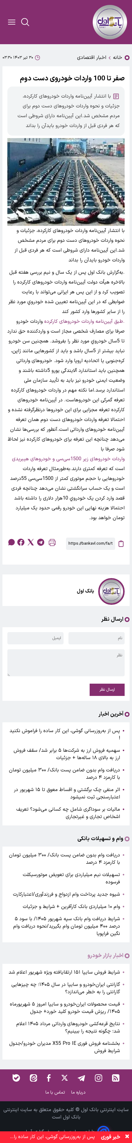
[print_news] (52, 544)
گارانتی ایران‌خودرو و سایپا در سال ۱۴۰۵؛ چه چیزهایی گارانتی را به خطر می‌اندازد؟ (65, 988)
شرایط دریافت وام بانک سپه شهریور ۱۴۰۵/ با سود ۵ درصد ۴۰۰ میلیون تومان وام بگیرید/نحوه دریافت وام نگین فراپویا (66, 926)
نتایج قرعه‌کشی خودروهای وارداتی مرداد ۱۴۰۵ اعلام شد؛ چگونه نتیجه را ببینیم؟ (68, 1027)
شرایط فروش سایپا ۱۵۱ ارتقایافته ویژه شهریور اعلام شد (64, 972)
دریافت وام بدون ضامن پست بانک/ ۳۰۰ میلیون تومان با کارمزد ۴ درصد (64, 774)
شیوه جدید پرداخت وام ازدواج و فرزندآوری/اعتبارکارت (66, 894)
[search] (25, 22)
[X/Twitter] (64, 1078)
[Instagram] (98, 1078)
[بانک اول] (110, 22)
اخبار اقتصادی (91, 57)
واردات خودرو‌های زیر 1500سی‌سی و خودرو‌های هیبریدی (68, 459)
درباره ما (79, 1092)
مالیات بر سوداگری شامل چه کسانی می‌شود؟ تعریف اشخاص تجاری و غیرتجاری (68, 813)
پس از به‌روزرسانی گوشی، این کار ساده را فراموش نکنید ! (65, 734)
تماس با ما (55, 1092)
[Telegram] (81, 1078)
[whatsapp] (11, 542)
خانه (117, 57)
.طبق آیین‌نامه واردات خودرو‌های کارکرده (84, 321)
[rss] (115, 1078)
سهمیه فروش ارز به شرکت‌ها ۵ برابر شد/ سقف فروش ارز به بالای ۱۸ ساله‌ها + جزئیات (67, 754)
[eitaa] (33, 1078)
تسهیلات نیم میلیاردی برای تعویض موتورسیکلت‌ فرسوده (71, 878)
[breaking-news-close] (127, 1137)
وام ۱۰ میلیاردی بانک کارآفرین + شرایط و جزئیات (71, 906)
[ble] (16, 1078)
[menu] (11, 22)
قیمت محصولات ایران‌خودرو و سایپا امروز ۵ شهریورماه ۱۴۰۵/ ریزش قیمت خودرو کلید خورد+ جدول (65, 1008)
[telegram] (40, 542)
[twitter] (30, 542)
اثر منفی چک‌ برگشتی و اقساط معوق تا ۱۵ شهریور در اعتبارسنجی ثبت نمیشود (67, 793)
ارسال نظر (107, 690)
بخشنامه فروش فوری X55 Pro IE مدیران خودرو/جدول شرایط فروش (64, 1047)
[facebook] (21, 542)
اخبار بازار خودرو (105, 956)
